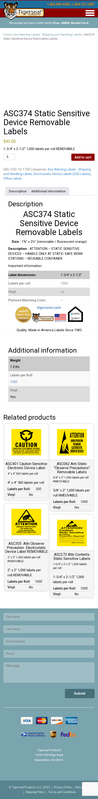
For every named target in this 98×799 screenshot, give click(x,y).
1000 (13, 382)
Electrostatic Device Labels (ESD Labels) (62, 174)
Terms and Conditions (62, 792)
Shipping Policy (35, 792)
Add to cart (83, 157)
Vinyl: (12, 494)
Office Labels (12, 178)
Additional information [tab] (48, 191)
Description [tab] (18, 191)
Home (7, 34)
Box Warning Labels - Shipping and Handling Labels (48, 34)
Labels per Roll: (20, 489)
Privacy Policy (63, 787)
